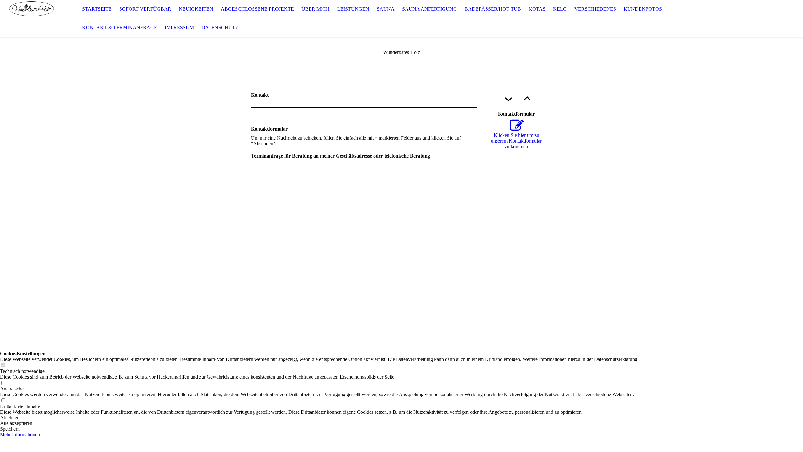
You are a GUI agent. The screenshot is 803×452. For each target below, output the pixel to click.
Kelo (560, 9)
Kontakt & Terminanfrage (119, 27)
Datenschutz (219, 27)
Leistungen (353, 9)
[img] (31, 18)
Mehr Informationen (20, 434)
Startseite (97, 9)
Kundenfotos (643, 9)
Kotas (537, 9)
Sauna (386, 9)
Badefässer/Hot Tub (493, 9)
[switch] (3, 365)
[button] (319, 418)
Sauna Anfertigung (429, 9)
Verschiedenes (595, 9)
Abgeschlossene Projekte (257, 9)
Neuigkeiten (196, 9)
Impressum (179, 27)
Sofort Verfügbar (145, 9)
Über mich (315, 9)
